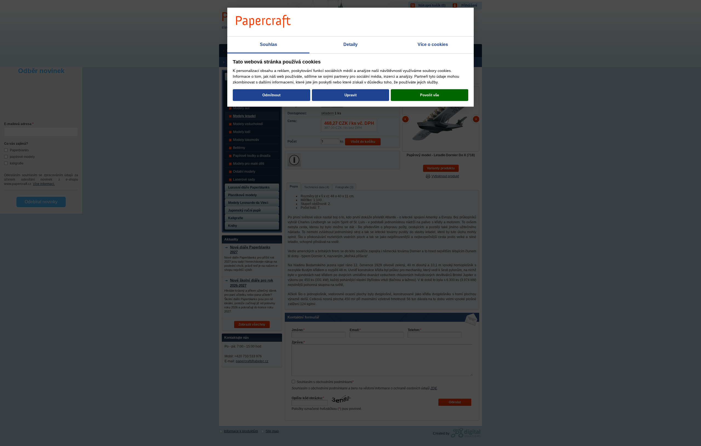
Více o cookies (433, 44)
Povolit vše (429, 95)
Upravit (350, 95)
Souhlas (268, 44)
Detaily (350, 44)
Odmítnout (271, 95)
